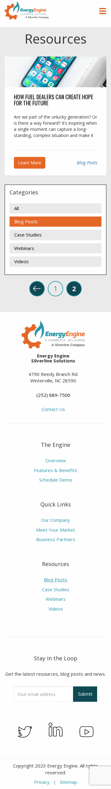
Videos (21, 261)
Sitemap (68, 782)
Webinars (24, 248)
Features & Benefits (55, 470)
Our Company (55, 520)
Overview (55, 460)
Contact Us (53, 409)
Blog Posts (87, 162)
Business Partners (55, 539)
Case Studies (28, 235)
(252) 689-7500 (53, 395)
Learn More (29, 163)
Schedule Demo (55, 480)
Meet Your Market (55, 530)
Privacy (42, 782)
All (16, 208)
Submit (85, 694)
